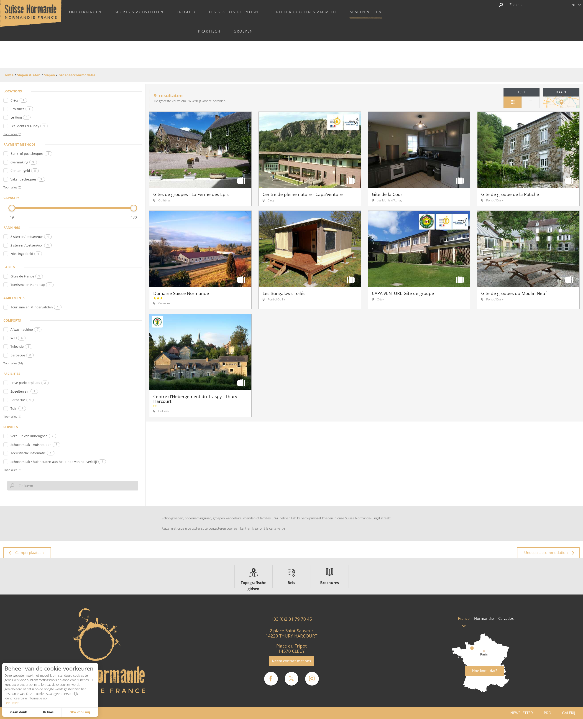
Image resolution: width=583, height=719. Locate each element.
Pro (547, 712)
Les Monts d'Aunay (27, 126)
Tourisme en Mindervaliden (34, 307)
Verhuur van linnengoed (31, 436)
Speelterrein (22, 391)
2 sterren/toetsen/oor (29, 245)
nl (573, 5)
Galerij (568, 712)
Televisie (19, 346)
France (464, 618)
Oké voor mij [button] (79, 712)
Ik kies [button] (48, 712)
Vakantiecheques (26, 179)
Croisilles (20, 109)
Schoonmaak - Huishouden (33, 444)
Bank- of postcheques (29, 153)
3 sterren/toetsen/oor (29, 236)
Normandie (484, 618)
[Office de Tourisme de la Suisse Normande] (30, 12)
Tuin (16, 408)
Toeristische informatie (30, 453)
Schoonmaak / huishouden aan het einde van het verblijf (56, 462)
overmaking (22, 162)
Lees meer (12, 703)
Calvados (506, 618)
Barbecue (20, 355)
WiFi (16, 338)
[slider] (11, 208)
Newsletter (521, 712)
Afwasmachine (24, 329)
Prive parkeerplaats (28, 383)
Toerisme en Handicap (30, 284)
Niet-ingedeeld (24, 254)
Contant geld (23, 170)
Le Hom (19, 117)
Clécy (17, 100)
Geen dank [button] (18, 712)
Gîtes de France (25, 276)
